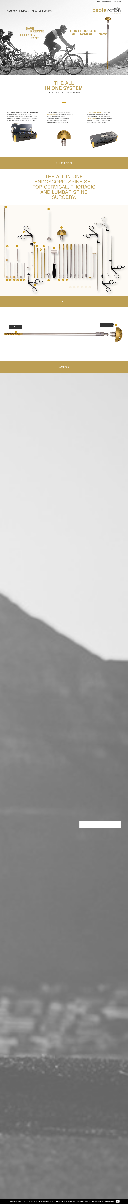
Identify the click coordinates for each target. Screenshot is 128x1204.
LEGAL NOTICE (117, 1)
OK (117, 1201)
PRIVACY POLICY (106, 1)
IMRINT (98, 1)
